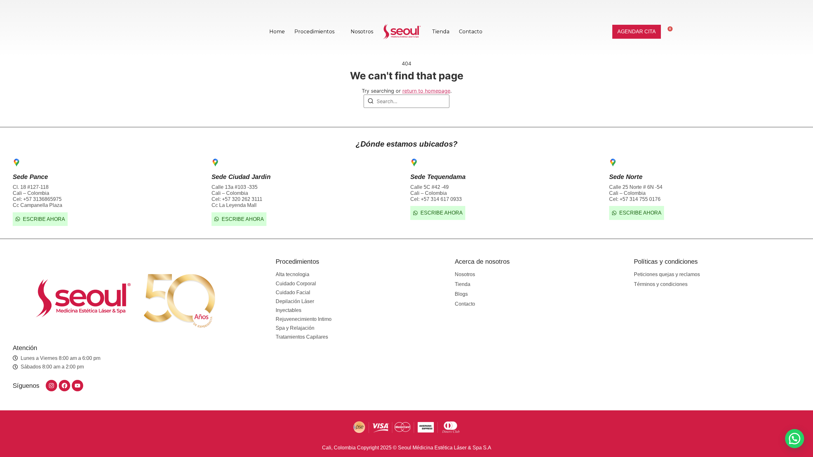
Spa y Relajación (295, 328)
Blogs (461, 294)
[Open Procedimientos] (338, 32)
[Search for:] (406, 101)
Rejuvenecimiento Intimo (304, 319)
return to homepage (426, 91)
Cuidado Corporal (296, 283)
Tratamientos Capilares (302, 337)
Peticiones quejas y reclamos (667, 274)
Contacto (465, 304)
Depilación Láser (295, 301)
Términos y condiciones (661, 284)
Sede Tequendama (438, 176)
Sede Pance (30, 176)
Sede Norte (625, 176)
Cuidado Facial (293, 292)
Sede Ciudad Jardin (241, 176)
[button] (794, 438)
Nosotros (465, 274)
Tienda (462, 284)
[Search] (370, 102)
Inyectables (288, 310)
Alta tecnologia (292, 274)
